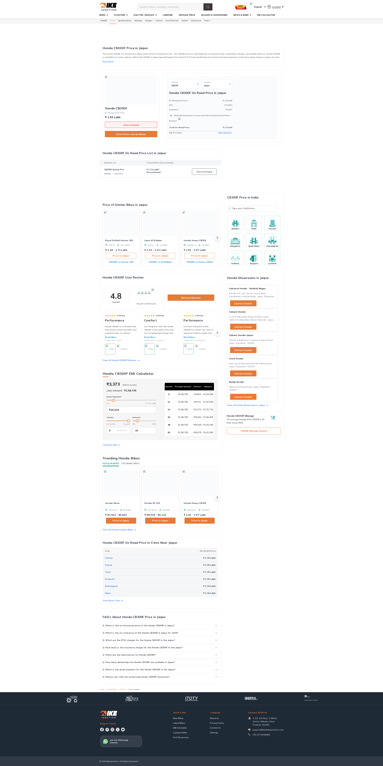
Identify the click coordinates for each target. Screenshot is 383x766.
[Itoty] (191, 698)
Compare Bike (180, 732)
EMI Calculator (225, 133)
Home (101, 689)
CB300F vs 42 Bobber (160, 262)
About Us (214, 718)
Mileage (138, 20)
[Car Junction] (311, 698)
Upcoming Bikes (130, 463)
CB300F (103, 20)
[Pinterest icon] (107, 730)
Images (148, 20)
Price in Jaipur (121, 255)
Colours (159, 20)
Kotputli (109, 579)
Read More (111, 337)
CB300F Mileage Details (254, 431)
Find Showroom (181, 737)
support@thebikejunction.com (268, 729)
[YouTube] (123, 729)
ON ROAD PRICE (187, 15)
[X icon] (118, 730)
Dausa (108, 565)
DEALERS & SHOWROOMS (214, 15)
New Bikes (178, 718)
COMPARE (168, 15)
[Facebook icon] (102, 730)
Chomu (109, 558)
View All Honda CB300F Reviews (119, 360)
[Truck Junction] (131, 698)
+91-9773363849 (261, 734)
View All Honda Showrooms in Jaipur (246, 405)
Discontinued (131, 124)
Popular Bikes (111, 463)
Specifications (125, 20)
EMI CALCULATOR (266, 15)
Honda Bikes (112, 689)
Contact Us (215, 728)
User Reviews (172, 20)
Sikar (108, 593)
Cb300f (122, 689)
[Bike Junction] (108, 7)
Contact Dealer (243, 303)
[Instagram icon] (112, 730)
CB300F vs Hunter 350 (121, 262)
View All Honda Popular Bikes (118, 529)
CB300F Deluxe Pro (114, 169)
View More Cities (111, 600)
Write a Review (191, 297)
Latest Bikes (179, 723)
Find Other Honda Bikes (131, 134)
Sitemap (214, 732)
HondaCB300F (116, 108)
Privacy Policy (217, 723)
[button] (207, 6)
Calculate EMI (110, 445)
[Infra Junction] (251, 698)
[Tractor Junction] (72, 698)
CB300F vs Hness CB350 (199, 262)
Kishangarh (111, 586)
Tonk (108, 572)
